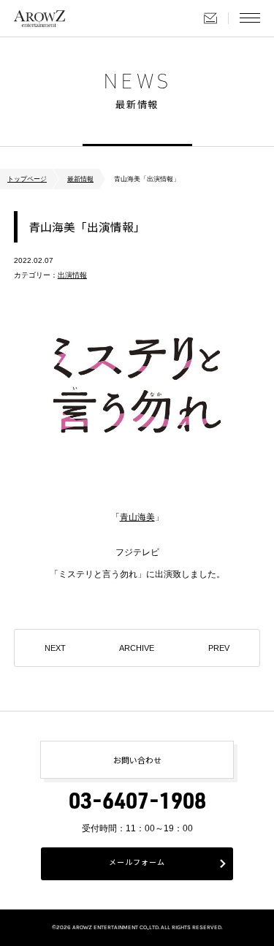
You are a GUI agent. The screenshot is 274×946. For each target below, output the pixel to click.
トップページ (27, 179)
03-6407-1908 (137, 804)
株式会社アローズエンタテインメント (39, 18)
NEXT (55, 648)
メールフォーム (137, 863)
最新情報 (80, 179)
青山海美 (137, 517)
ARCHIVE (136, 648)
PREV (218, 648)
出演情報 (72, 275)
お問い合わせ (210, 18)
